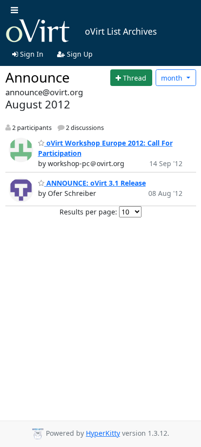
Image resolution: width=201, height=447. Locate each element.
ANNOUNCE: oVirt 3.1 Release (95, 183)
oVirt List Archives (121, 31)
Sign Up (79, 54)
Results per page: (88, 211)
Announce (37, 77)
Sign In (30, 54)
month (172, 78)
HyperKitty (103, 433)
